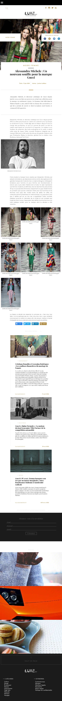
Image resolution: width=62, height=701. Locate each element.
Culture (6, 682)
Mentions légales (40, 685)
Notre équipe (39, 688)
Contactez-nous (40, 682)
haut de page (31, 661)
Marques (38, 683)
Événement (7, 685)
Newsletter (38, 687)
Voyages (7, 695)
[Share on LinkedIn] (59, 38)
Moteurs (6, 693)
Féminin (6, 687)
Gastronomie (8, 688)
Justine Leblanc (41, 83)
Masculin (7, 692)
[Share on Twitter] (54, 38)
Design (6, 683)
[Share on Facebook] (45, 38)
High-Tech (7, 690)
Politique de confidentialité (43, 690)
